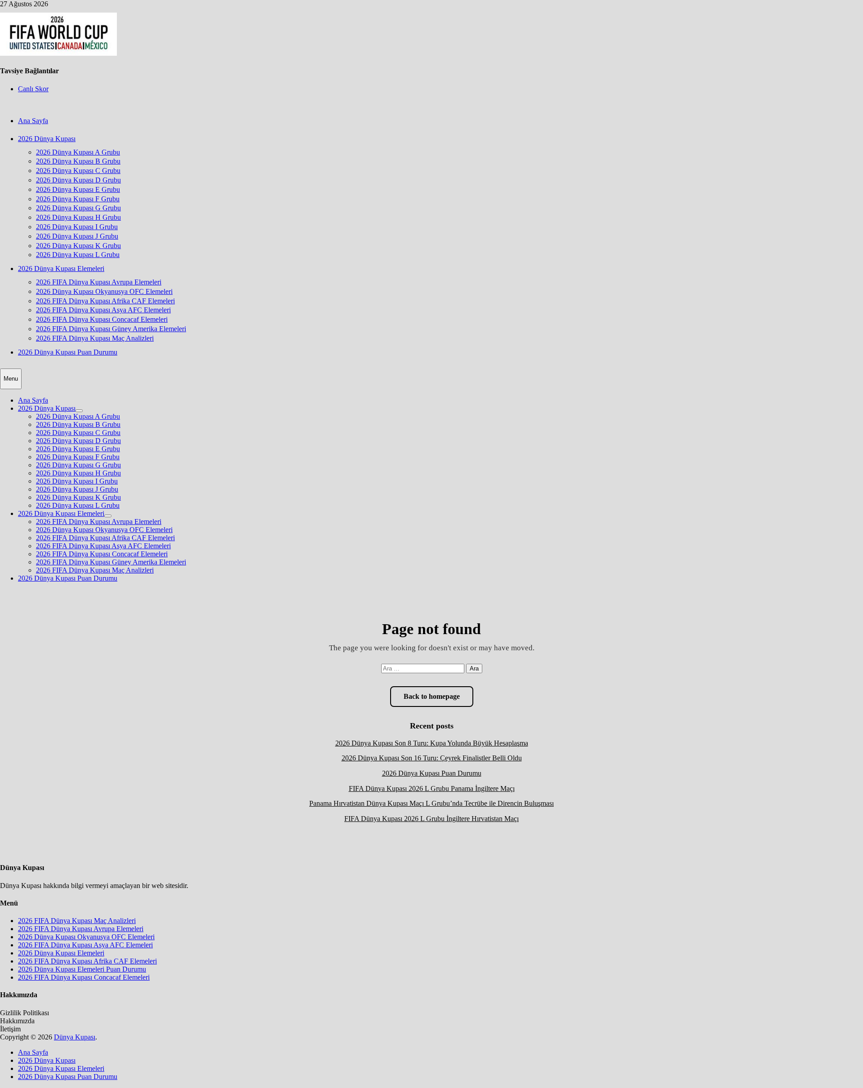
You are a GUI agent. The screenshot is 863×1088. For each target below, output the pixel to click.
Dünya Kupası (74, 1037)
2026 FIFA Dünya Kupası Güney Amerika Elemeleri (111, 329)
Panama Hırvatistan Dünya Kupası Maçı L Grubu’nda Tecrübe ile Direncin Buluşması (431, 803)
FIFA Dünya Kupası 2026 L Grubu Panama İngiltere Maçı (432, 788)
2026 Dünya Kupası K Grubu (78, 245)
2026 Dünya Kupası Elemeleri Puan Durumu (82, 969)
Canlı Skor (33, 89)
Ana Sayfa (33, 120)
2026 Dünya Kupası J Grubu (77, 236)
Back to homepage (432, 696)
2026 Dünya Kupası (47, 138)
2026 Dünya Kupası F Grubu (78, 199)
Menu (11, 378)
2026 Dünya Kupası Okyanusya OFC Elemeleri (104, 291)
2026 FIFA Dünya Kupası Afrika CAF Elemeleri (105, 301)
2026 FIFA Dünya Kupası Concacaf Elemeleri (102, 319)
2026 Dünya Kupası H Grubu (78, 217)
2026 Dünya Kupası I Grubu (77, 227)
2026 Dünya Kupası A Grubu (78, 152)
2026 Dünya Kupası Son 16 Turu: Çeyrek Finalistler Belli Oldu (432, 758)
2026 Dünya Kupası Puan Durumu (67, 352)
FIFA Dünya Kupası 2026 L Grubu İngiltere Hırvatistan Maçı (431, 818)
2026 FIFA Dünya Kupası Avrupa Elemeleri (98, 282)
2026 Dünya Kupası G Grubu (78, 208)
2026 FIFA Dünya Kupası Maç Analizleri (95, 338)
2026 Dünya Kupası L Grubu (78, 254)
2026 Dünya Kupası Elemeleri (61, 268)
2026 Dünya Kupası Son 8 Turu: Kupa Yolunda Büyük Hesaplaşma (431, 743)
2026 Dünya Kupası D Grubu (78, 180)
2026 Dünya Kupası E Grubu (78, 189)
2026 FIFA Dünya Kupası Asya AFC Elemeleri (103, 310)
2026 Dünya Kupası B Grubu (78, 161)
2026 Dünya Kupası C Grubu (78, 170)
